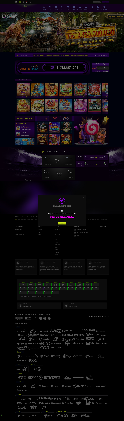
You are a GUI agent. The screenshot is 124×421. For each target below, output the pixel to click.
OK (62, 223)
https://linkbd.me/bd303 (62, 217)
